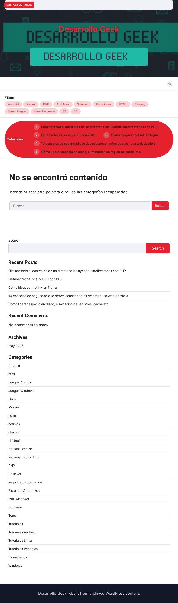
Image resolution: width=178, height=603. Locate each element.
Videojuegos (17, 557)
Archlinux (63, 104)
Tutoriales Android (22, 532)
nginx (12, 415)
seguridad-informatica (25, 482)
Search (14, 240)
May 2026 (16, 346)
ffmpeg (140, 104)
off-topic (15, 440)
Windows (15, 565)
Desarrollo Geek (89, 29)
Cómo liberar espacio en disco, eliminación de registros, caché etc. (91, 152)
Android (13, 104)
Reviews (14, 474)
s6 (75, 111)
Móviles (14, 407)
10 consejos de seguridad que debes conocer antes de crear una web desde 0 (98, 143)
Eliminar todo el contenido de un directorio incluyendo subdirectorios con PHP (99, 127)
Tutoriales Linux (20, 540)
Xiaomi (30, 104)
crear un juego (44, 111)
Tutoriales (15, 524)
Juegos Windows (21, 391)
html (11, 374)
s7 (64, 111)
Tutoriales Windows (23, 549)
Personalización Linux (24, 457)
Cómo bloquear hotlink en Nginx (135, 135)
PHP (46, 104)
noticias (14, 424)
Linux (12, 399)
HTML (123, 104)
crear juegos (17, 111)
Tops (12, 515)
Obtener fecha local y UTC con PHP (67, 135)
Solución (82, 104)
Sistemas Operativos (24, 490)
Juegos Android (20, 382)
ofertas (13, 432)
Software (15, 507)
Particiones (103, 104)
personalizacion (20, 449)
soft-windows (18, 499)
